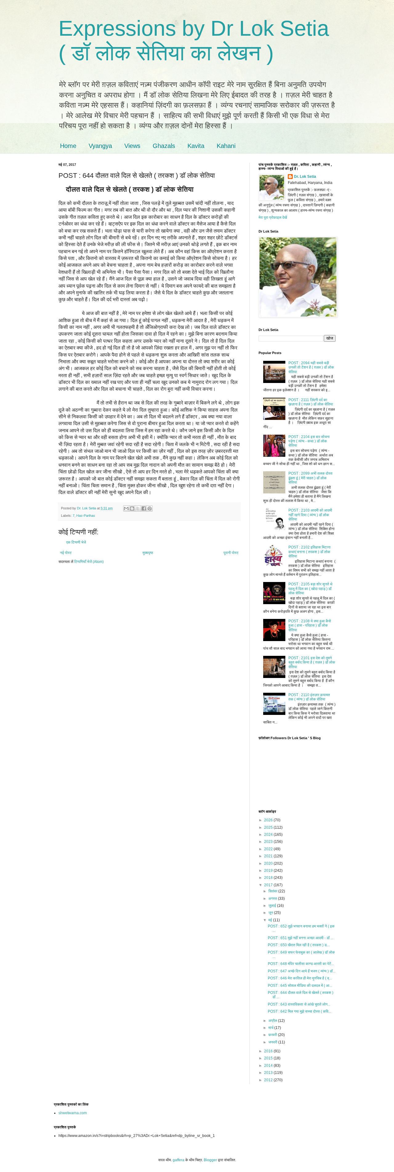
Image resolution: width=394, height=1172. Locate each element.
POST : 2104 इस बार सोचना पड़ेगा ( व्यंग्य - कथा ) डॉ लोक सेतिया (309, 441)
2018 (269, 877)
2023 (269, 841)
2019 (269, 870)
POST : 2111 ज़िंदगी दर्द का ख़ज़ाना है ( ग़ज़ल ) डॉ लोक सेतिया (310, 402)
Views (132, 145)
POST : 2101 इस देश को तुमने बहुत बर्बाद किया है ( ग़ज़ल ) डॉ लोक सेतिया (311, 662)
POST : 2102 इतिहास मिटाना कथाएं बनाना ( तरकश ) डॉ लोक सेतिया (309, 551)
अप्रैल (273, 1021)
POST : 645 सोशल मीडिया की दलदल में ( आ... (300, 985)
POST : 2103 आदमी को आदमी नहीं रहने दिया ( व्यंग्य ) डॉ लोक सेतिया (310, 514)
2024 (269, 834)
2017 (269, 885)
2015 (269, 1058)
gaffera (178, 1160)
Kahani (226, 145)
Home (68, 145)
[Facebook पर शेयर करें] (144, 508)
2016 (269, 1051)
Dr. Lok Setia (305, 176)
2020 (269, 863)
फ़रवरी (273, 1035)
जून (271, 913)
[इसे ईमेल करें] (126, 508)
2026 (269, 820)
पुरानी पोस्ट (231, 553)
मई (270, 920)
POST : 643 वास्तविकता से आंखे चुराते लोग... (299, 1004)
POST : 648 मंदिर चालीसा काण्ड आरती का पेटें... (301, 964)
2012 (269, 1080)
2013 (269, 1072)
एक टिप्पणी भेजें (76, 542)
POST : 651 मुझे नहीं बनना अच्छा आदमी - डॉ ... (300, 938)
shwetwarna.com (72, 1113)
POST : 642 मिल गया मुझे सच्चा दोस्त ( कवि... (299, 1011)
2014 (269, 1065)
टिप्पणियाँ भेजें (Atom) (89, 562)
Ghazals (164, 145)
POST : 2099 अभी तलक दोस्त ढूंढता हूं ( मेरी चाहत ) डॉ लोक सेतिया (310, 477)
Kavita (195, 145)
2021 (269, 856)
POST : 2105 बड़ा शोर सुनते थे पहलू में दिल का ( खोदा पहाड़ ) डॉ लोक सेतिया (310, 588)
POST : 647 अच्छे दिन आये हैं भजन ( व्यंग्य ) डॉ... (302, 971)
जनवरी (273, 1042)
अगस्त (273, 898)
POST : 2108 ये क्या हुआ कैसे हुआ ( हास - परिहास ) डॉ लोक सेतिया (309, 625)
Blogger (210, 1160)
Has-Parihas (85, 515)
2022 (269, 849)
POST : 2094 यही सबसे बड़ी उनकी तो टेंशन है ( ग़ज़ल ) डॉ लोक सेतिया (311, 367)
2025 (269, 827)
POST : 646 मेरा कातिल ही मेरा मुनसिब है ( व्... (300, 978)
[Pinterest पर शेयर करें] (150, 508)
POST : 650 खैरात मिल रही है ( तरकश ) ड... (298, 945)
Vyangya (100, 145)
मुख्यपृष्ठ (148, 553)
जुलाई (272, 905)
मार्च (271, 1028)
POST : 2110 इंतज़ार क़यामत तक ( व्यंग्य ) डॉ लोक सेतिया (309, 697)
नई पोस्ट (66, 553)
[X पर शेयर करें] (138, 508)
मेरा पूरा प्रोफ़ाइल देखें (273, 217)
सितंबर (273, 891)
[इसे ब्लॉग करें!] (132, 508)
